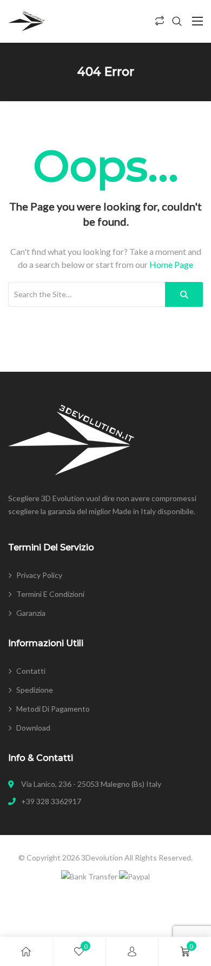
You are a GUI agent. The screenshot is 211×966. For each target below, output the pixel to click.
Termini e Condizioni (50, 594)
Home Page (171, 264)
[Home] (26, 951)
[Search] (184, 294)
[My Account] (132, 951)
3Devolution (102, 857)
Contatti (30, 670)
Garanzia (30, 612)
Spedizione (34, 689)
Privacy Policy (39, 575)
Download (33, 727)
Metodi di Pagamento (53, 708)
